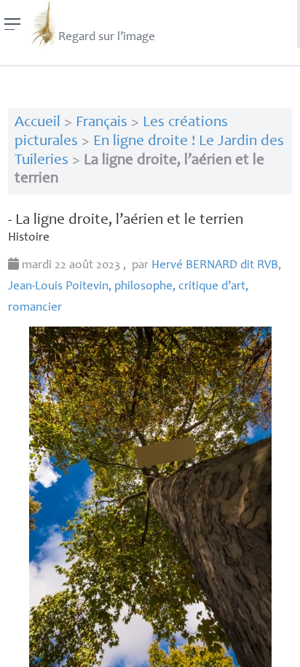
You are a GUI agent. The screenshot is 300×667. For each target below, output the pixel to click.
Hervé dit (214, 266)
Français (101, 122)
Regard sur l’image (106, 37)
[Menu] (12, 24)
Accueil (37, 122)
